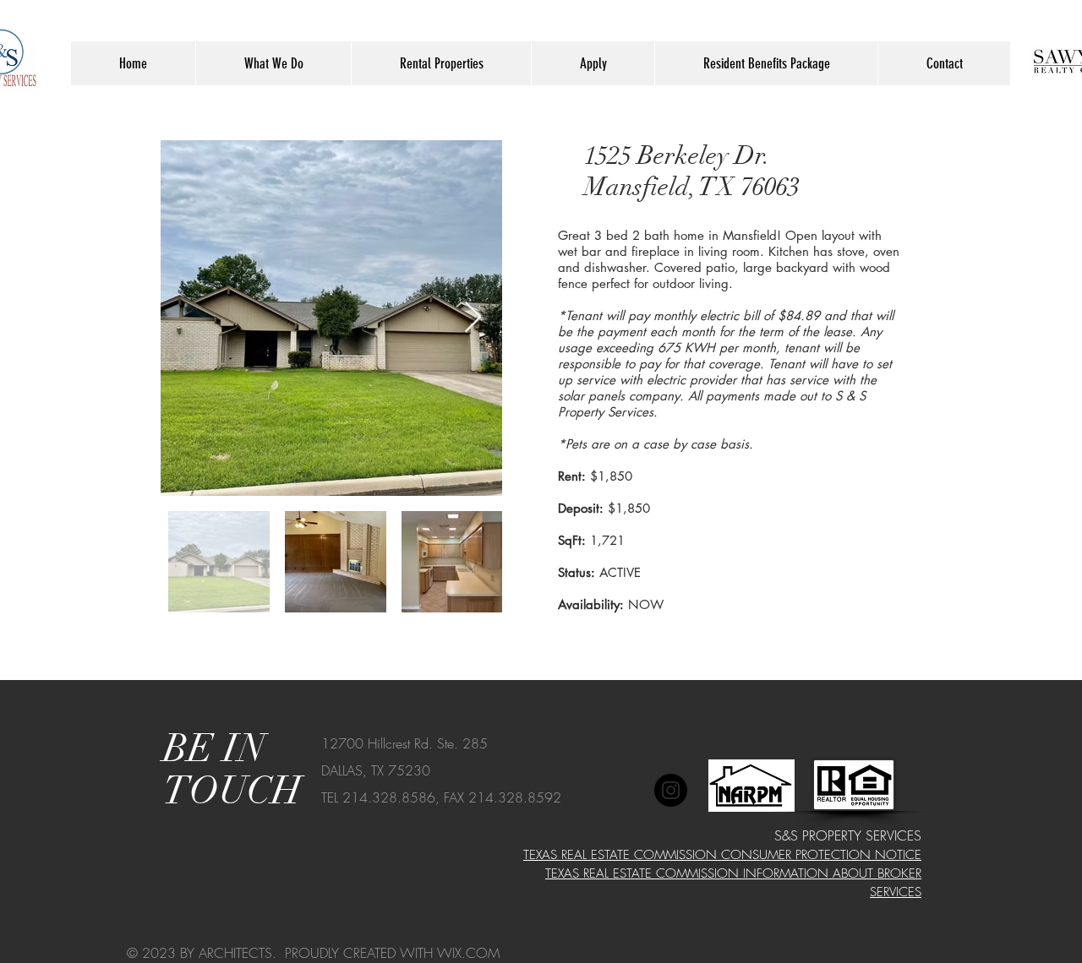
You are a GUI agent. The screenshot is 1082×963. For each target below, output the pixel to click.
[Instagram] (670, 790)
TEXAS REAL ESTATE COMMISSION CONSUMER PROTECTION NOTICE (722, 854)
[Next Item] (473, 318)
